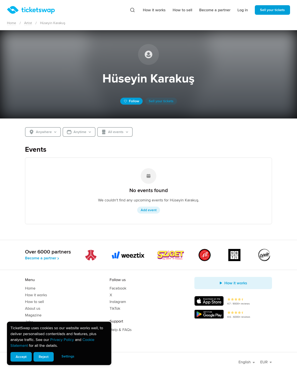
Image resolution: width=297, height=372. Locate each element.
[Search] (132, 10)
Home (11, 23)
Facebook (118, 288)
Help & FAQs (121, 329)
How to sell (182, 10)
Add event (149, 210)
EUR (264, 362)
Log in (242, 10)
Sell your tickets (272, 10)
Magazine (33, 315)
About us (32, 308)
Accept (21, 357)
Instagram (118, 301)
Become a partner (214, 10)
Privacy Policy (62, 339)
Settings (68, 356)
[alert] (59, 343)
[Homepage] (31, 10)
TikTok (115, 308)
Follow (134, 101)
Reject (43, 357)
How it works (154, 10)
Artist (28, 23)
